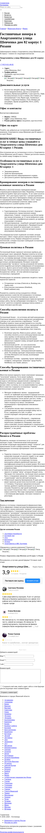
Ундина (7, 542)
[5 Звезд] (40, 78)
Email (2, 660)
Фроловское (8, 795)
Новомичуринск (10, 748)
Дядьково (7, 718)
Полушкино (8, 755)
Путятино (8, 763)
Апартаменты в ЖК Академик (15, 544)
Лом (6, 740)
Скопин (7, 789)
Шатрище (8, 803)
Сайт (2, 664)
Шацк (6, 805)
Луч (5, 744)
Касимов (7, 728)
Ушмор (7, 793)
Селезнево (8, 785)
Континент (8, 540)
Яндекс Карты (22, 649)
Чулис (6, 799)
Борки (6, 704)
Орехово (7, 749)
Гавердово (8, 710)
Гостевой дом (9, 536)
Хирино (7, 797)
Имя (2, 656)
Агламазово (8, 700)
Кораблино (8, 732)
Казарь (6, 724)
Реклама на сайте (10, 822)
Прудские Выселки (11, 761)
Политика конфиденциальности (12, 832)
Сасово (7, 781)
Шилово (7, 807)
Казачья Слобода (10, 726)
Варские (7, 706)
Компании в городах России (15, 820)
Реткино (7, 769)
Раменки (7, 767)
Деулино (7, 716)
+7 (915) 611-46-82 (7, 64)
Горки (6, 712)
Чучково (7, 801)
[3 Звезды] (25, 78)
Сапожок (7, 779)
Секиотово (8, 783)
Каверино (8, 722)
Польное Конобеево (11, 757)
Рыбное (7, 771)
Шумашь (7, 809)
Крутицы (7, 734)
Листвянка (8, 738)
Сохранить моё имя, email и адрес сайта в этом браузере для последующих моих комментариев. (22, 687)
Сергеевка (8, 787)
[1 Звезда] (8, 78)
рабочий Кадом (10, 765)
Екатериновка (9, 720)
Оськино (7, 751)
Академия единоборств (13, 534)
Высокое (7, 708)
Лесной (7, 736)
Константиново (10, 730)
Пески (6, 753)
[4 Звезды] (33, 78)
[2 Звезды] (16, 78)
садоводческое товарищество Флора (17, 777)
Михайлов (8, 746)
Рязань (6, 775)
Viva (6, 538)
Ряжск (6, 773)
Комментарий (5, 668)
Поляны (7, 759)
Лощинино (8, 742)
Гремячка (7, 714)
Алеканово (8, 702)
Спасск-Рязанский (11, 791)
